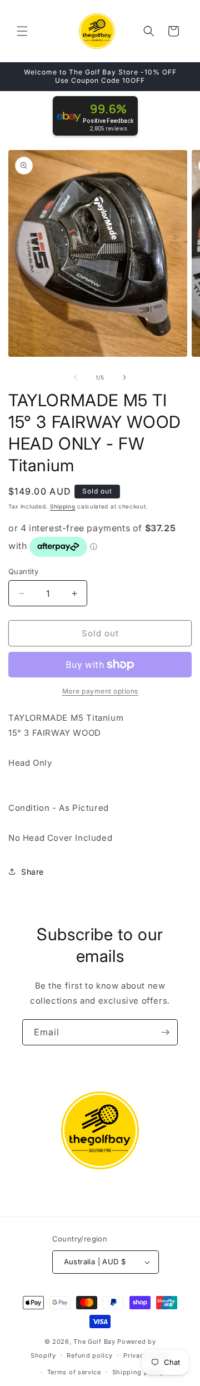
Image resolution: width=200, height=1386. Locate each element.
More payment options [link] (100, 691)
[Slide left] (75, 377)
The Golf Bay (94, 1341)
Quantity (23, 571)
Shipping (63, 506)
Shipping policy (138, 1372)
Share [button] (32, 871)
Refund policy (89, 1355)
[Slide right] (124, 377)
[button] (22, 31)
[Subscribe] (165, 1032)
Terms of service (74, 1372)
